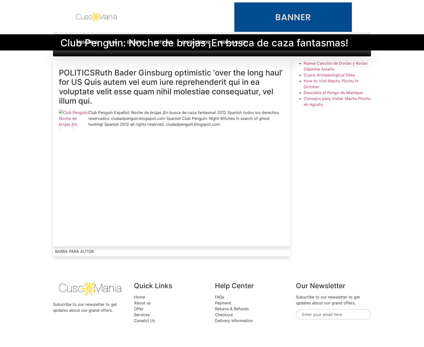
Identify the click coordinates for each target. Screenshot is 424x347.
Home (139, 297)
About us (142, 302)
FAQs (219, 297)
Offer (139, 308)
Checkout (224, 314)
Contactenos (196, 42)
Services (142, 314)
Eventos (135, 42)
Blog (112, 42)
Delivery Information (234, 320)
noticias (163, 42)
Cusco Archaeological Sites (329, 75)
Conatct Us (144, 320)
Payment (223, 302)
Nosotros (87, 42)
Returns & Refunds (232, 308)
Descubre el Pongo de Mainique (333, 92)
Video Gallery (233, 42)
